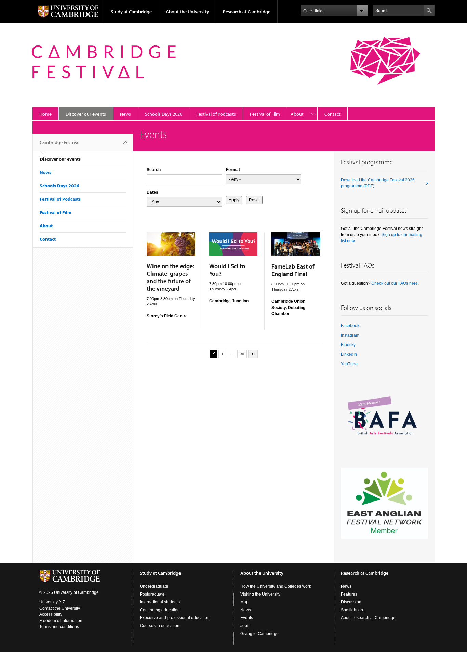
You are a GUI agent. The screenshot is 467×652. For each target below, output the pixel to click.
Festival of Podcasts (216, 114)
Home (45, 114)
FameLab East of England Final (293, 270)
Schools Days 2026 (163, 114)
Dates (152, 192)
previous (213, 354)
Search (154, 169)
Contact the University (59, 608)
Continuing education (160, 610)
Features (349, 594)
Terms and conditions (59, 626)
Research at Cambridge (246, 12)
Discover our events (86, 114)
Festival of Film (265, 114)
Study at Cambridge (131, 12)
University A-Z (52, 602)
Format (233, 169)
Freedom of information (60, 620)
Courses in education (159, 625)
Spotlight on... (353, 610)
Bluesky (348, 344)
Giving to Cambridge (259, 633)
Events (246, 617)
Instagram (350, 335)
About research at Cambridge (368, 617)
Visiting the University (260, 594)
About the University (187, 12)
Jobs (244, 625)
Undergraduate (154, 586)
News (125, 114)
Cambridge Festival (60, 142)
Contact (332, 114)
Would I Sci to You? (227, 269)
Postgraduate (152, 594)
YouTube (349, 364)
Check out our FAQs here (394, 283)
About (297, 114)
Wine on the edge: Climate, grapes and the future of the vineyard (170, 277)
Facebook (350, 325)
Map (244, 602)
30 (242, 354)
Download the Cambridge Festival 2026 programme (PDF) (378, 183)
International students (160, 602)
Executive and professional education (175, 617)
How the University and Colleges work (275, 586)
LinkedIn (349, 354)
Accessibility (50, 614)
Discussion (351, 602)
